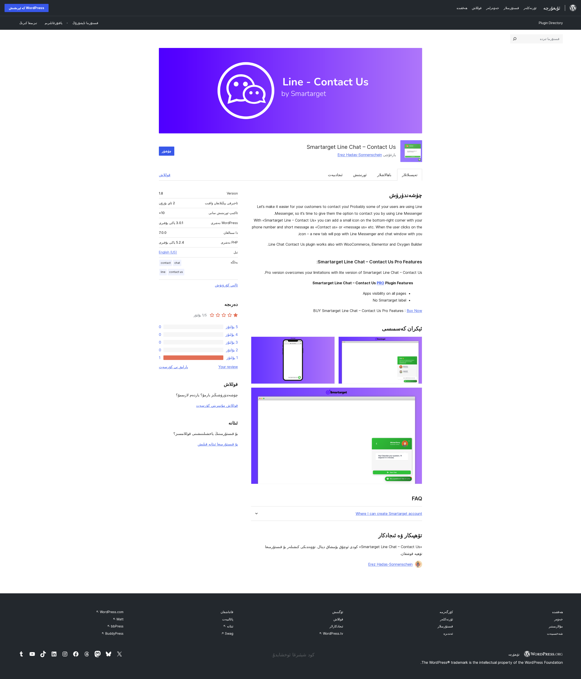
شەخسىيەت (555, 633)
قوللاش (164, 174)
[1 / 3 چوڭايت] (416, 342)
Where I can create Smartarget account (389, 514)
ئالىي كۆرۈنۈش (226, 285)
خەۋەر (558, 619)
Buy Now (414, 310)
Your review (228, 366)
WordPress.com (109, 612)
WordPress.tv (331, 633)
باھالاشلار (384, 174)
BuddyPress (112, 633)
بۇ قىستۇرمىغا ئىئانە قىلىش (218, 444)
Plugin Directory (551, 23)
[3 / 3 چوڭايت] (416, 393)
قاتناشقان (227, 612)
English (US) (168, 252)
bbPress (115, 626)
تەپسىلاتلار (409, 174)
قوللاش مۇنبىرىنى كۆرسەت (217, 405)
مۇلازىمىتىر (556, 626)
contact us (176, 272)
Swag (227, 633)
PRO (380, 283)
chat (177, 263)
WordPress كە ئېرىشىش (26, 8)
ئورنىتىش (360, 174)
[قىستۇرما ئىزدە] (514, 38)
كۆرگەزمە (446, 612)
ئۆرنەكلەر (446, 619)
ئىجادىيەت (335, 174)
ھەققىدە (557, 612)
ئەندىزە (448, 633)
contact (166, 263)
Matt (118, 619)
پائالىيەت (227, 619)
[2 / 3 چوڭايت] (328, 342)
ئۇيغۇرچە (513, 654)
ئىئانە (228, 626)
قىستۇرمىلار (445, 626)
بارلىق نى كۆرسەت (173, 366)
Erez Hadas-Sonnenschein (359, 154)
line (163, 272)
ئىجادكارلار (336, 626)
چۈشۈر (166, 151)
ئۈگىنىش (337, 612)
